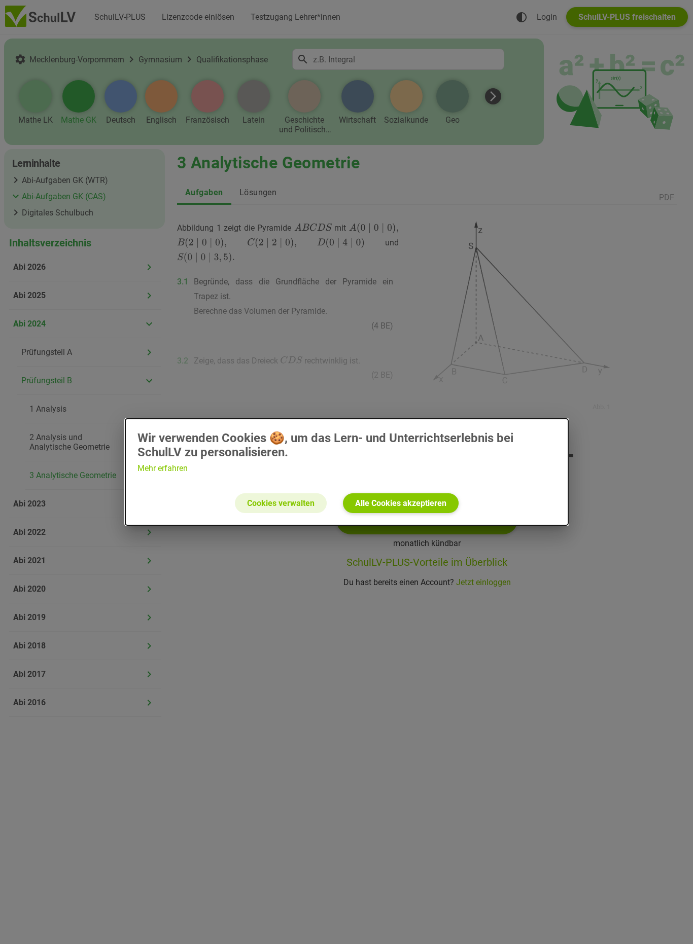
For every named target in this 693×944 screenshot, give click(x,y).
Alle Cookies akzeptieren (400, 503)
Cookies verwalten (281, 503)
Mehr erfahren (162, 468)
